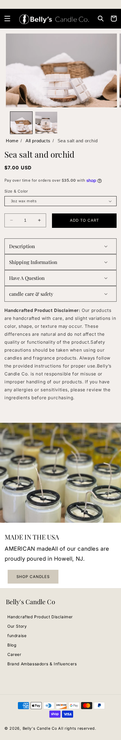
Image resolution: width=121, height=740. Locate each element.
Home (12, 140)
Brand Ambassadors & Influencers (42, 664)
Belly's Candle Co (40, 728)
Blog (11, 645)
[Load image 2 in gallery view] (46, 123)
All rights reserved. (77, 728)
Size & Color (16, 191)
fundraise (16, 635)
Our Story (17, 626)
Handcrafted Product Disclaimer (40, 616)
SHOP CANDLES (33, 576)
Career (14, 654)
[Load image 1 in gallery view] (21, 123)
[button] (7, 18)
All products (38, 140)
